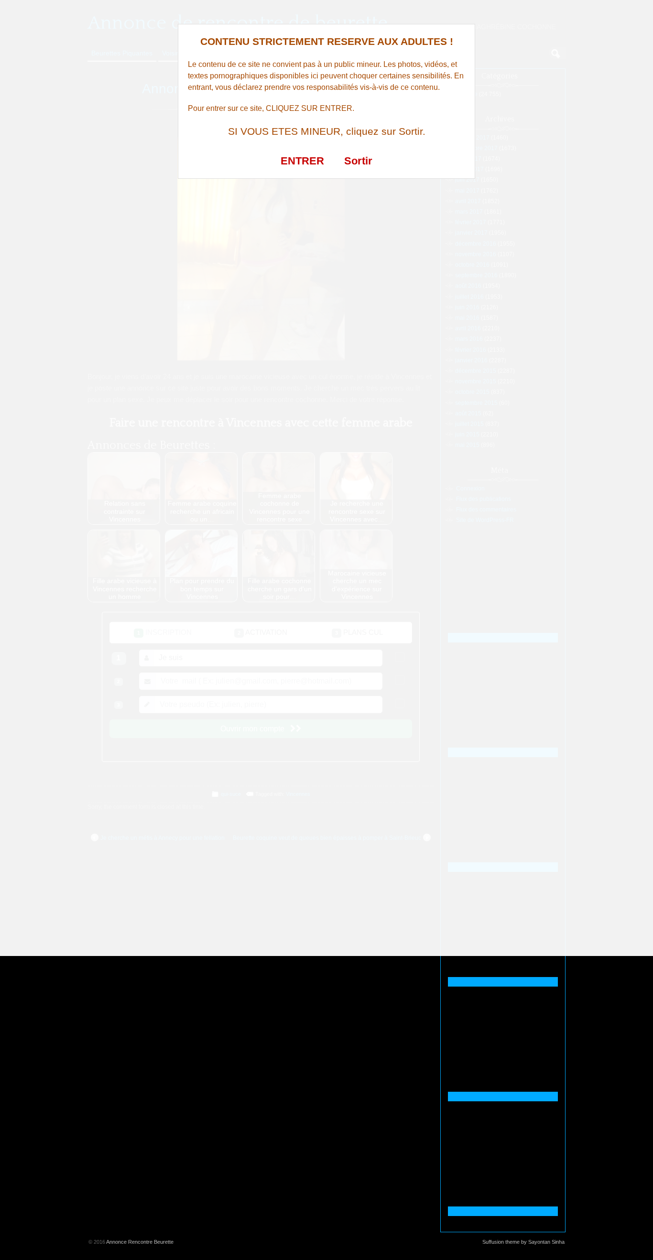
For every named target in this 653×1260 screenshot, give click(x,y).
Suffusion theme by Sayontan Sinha (523, 1242)
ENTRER (302, 161)
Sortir (358, 161)
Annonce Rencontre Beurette (140, 1242)
